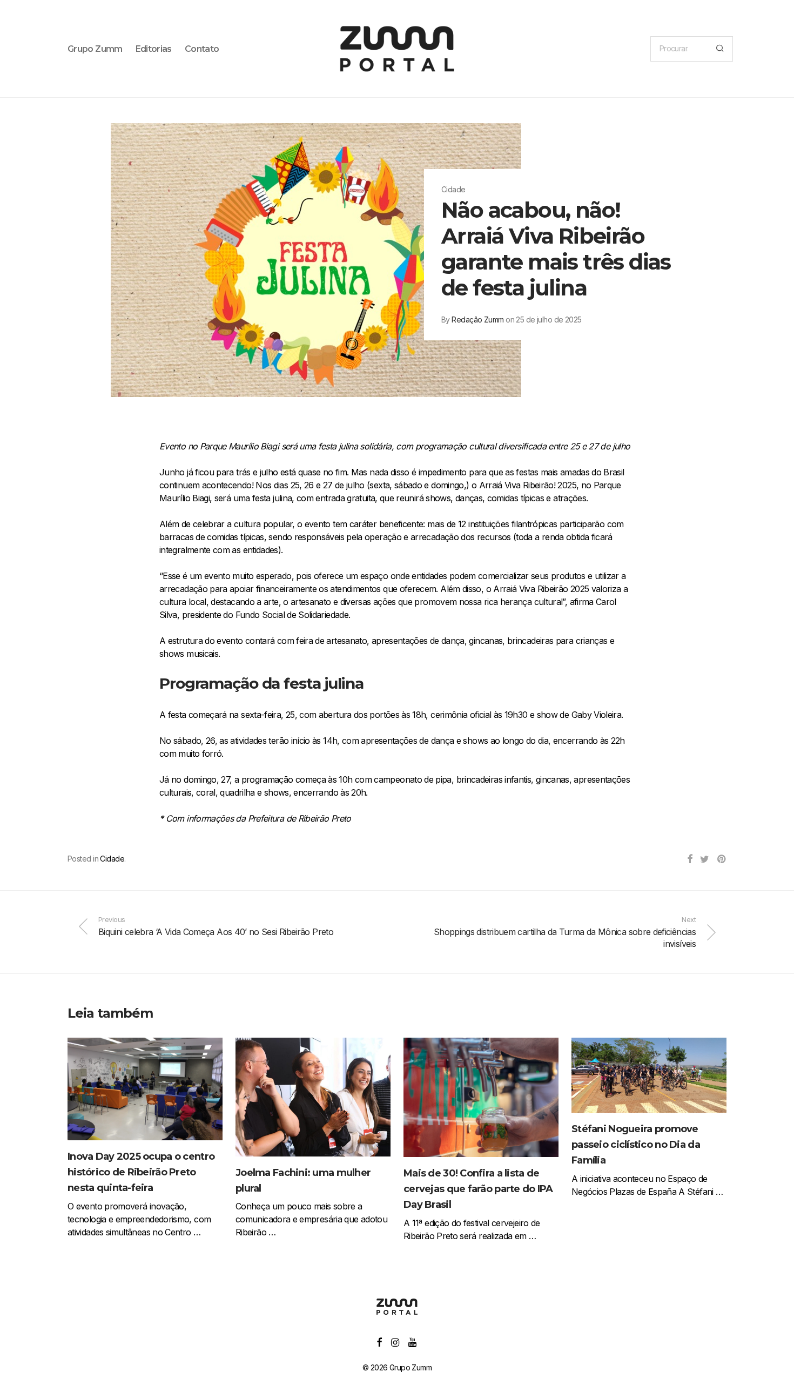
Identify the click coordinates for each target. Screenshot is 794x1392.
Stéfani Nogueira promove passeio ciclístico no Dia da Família (635, 1144)
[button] (719, 49)
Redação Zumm (477, 319)
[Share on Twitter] (704, 859)
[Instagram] (395, 1341)
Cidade (112, 858)
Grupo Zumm (95, 49)
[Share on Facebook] (689, 859)
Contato (202, 49)
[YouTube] (413, 1341)
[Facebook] (378, 1341)
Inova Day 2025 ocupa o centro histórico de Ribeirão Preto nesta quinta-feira (141, 1172)
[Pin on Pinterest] (721, 859)
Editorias (154, 49)
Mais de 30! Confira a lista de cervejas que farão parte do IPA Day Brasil (478, 1189)
